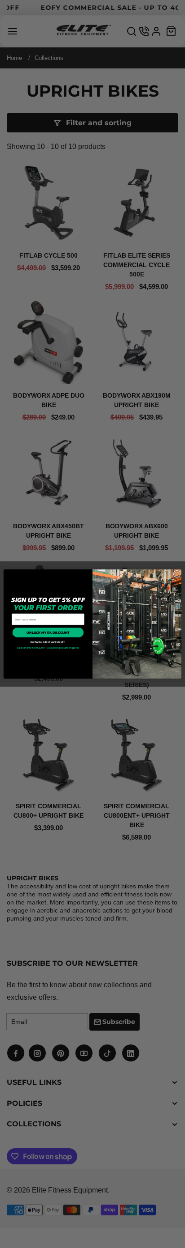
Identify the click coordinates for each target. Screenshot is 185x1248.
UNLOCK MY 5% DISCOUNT (47, 632)
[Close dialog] (177, 574)
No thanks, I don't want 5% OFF (48, 642)
